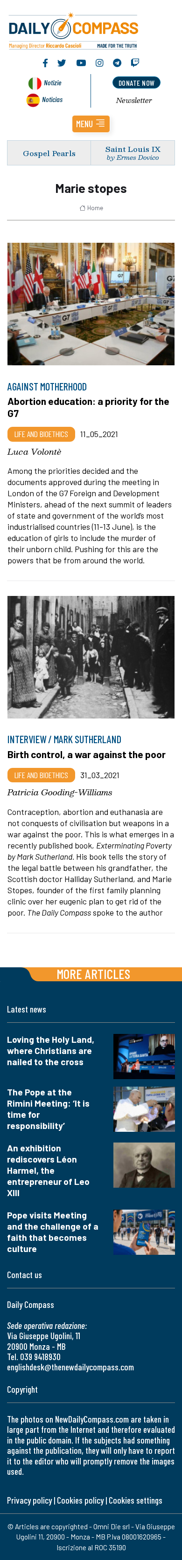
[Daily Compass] (91, 29)
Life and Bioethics (41, 434)
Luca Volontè (34, 451)
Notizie (52, 82)
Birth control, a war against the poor (86, 754)
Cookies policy (80, 1500)
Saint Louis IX (133, 149)
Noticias (52, 99)
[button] (91, 124)
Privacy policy (29, 1500)
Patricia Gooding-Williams (59, 792)
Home (95, 208)
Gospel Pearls (49, 153)
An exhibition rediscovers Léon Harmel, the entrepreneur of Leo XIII (48, 1170)
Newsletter (134, 100)
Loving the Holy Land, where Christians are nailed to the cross (50, 1050)
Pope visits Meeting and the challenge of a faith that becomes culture (52, 1232)
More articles (93, 973)
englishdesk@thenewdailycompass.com (70, 1367)
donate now (137, 82)
